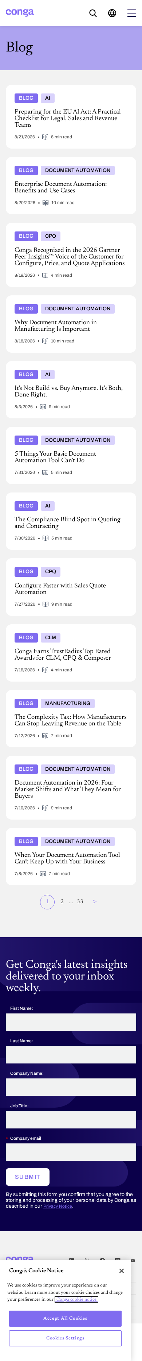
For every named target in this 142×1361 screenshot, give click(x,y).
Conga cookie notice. (76, 1299)
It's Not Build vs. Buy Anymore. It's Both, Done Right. (70, 364)
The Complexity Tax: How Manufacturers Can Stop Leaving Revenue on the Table (67, 696)
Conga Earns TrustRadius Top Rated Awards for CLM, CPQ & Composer (70, 630)
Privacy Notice (57, 1206)
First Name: (21, 1008)
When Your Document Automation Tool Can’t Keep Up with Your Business (67, 834)
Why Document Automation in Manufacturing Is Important (64, 301)
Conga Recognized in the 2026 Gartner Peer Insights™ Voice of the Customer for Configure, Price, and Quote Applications (70, 231)
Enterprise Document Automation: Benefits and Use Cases (68, 163)
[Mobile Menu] (131, 13)
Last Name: (21, 1040)
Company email (25, 1138)
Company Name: (27, 1073)
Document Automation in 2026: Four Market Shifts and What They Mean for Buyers (67, 761)
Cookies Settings (65, 1338)
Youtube (133, 1260)
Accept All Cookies (65, 1318)
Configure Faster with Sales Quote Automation (61, 561)
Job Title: (19, 1105)
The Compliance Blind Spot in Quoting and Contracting (58, 498)
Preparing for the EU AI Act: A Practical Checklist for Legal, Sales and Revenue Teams (69, 90)
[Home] (20, 13)
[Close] (122, 1271)
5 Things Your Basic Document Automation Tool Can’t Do (71, 432)
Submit (27, 1177)
